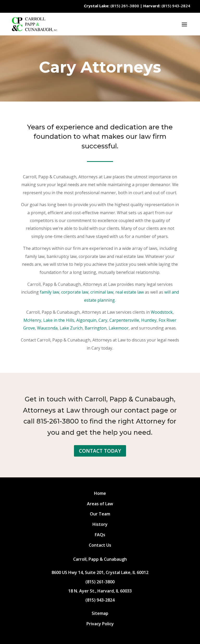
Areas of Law (100, 504)
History (100, 524)
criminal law (101, 292)
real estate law (129, 292)
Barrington (96, 328)
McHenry (32, 320)
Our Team (100, 514)
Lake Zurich (71, 328)
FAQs (100, 535)
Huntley (149, 320)
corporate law (74, 292)
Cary (102, 320)
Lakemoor (119, 328)
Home (100, 493)
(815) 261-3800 (111, 5)
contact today (100, 450)
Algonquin (86, 320)
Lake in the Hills (58, 320)
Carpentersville (124, 320)
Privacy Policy (100, 624)
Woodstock (162, 312)
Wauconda (47, 328)
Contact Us (100, 545)
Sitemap (100, 613)
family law (49, 292)
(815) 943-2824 (166, 5)
